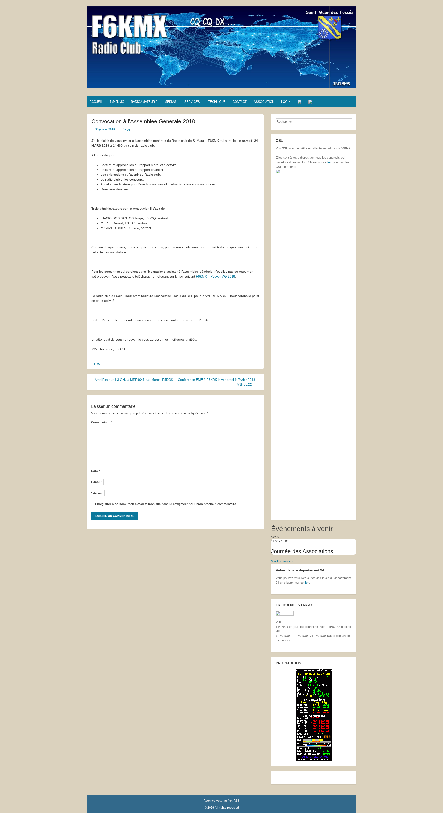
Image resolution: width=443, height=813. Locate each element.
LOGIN (285, 101)
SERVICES (192, 101)
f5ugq (126, 129)
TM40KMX (117, 101)
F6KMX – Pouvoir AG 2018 (215, 276)
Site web (97, 493)
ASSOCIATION (264, 101)
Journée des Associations (302, 551)
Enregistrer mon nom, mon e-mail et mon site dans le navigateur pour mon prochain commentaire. (166, 504)
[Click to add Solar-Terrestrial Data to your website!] (314, 714)
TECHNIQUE (217, 101)
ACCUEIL (96, 101)
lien (329, 162)
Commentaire (101, 422)
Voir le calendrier (282, 561)
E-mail (96, 482)
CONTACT (240, 101)
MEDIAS (170, 101)
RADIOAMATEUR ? (144, 101)
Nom (95, 471)
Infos (97, 363)
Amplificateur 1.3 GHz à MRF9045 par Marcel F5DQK (133, 379)
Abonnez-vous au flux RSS (222, 800)
